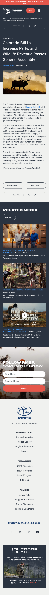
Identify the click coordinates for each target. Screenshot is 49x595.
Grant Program (24, 475)
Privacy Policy (25, 495)
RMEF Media (11, 19)
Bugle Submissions (24, 446)
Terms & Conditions (24, 509)
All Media (9, 217)
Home (4, 19)
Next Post (35, 185)
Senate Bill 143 (33, 107)
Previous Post (13, 185)
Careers (24, 451)
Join (30, 10)
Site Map (24, 480)
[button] (24, 26)
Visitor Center (25, 442)
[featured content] (24, 566)
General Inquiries (24, 437)
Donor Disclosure (24, 504)
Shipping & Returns (24, 500)
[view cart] (39, 10)
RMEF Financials (24, 466)
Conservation (8, 65)
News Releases (24, 471)
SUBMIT (24, 388)
